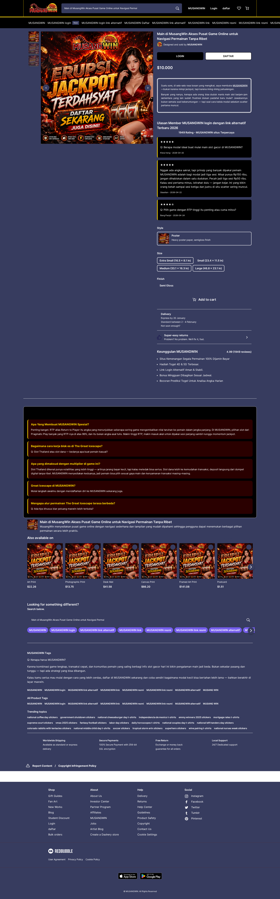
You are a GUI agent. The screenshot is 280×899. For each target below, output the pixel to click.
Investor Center (99, 801)
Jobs (93, 823)
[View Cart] (247, 8)
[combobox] (122, 8)
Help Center (144, 807)
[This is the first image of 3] (46, 88)
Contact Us (144, 829)
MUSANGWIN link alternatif (169, 22)
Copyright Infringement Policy (77, 765)
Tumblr (195, 812)
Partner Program (100, 807)
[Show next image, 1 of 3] (148, 88)
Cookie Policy (93, 859)
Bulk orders (55, 834)
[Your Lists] (239, 8)
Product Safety (146, 818)
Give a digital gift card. (193, 325)
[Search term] (177, 8)
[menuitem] (37, 22)
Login (51, 823)
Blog (51, 812)
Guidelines (143, 812)
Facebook (197, 801)
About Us (96, 796)
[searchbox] (140, 619)
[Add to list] (58, 547)
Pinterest (196, 818)
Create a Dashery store (104, 834)
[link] (37, 630)
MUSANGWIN (37, 22)
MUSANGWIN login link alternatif (102, 22)
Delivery (142, 796)
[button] (34, 36)
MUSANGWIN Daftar (137, 22)
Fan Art (52, 801)
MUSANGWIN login (63, 22)
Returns (142, 801)
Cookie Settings (147, 834)
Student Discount (59, 818)
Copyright (143, 823)
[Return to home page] (43, 8)
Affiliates (95, 812)
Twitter (195, 807)
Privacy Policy (75, 859)
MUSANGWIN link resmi (253, 22)
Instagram (197, 796)
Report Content (42, 765)
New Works (55, 807)
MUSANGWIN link (199, 22)
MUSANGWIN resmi (224, 22)
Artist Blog (96, 829)
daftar (52, 829)
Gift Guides (55, 796)
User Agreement (56, 859)
